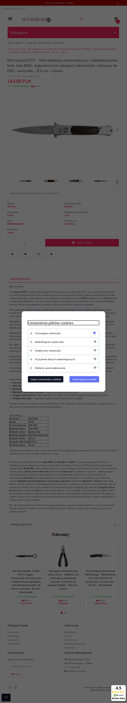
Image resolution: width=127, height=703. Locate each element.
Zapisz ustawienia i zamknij (46, 379)
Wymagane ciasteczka (48, 333)
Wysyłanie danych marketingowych (55, 359)
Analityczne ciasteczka (48, 350)
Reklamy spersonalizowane (50, 367)
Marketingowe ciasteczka (49, 341)
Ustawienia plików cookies (50, 323)
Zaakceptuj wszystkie (84, 379)
